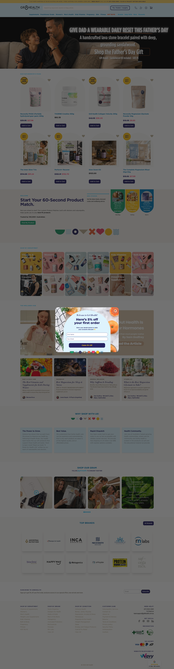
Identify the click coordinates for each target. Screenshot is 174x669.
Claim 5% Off (87, 345)
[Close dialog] (115, 310)
